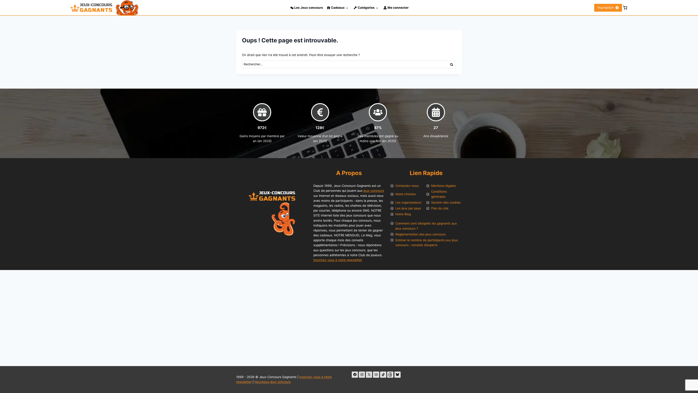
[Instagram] (362, 375)
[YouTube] (376, 375)
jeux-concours (373, 190)
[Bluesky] (397, 375)
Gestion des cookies (446, 202)
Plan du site (439, 208)
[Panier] (625, 8)
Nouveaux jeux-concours (272, 382)
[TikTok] (383, 375)
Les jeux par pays (408, 208)
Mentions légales (443, 186)
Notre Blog (403, 214)
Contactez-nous (407, 186)
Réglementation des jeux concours (420, 234)
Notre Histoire (405, 194)
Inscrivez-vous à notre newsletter (337, 260)
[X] (369, 375)
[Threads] (390, 375)
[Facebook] (355, 375)
